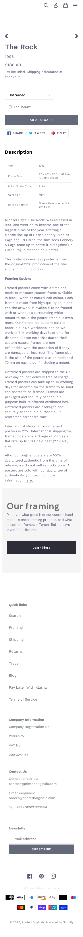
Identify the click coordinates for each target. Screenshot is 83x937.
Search (15, 615)
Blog (12, 675)
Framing (16, 627)
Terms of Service (23, 699)
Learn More (42, 548)
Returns (16, 651)
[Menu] (75, 5)
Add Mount (22, 107)
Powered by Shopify (59, 922)
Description (18, 152)
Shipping (34, 72)
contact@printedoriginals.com (33, 784)
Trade (14, 663)
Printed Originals (33, 922)
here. (29, 480)
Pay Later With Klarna (28, 687)
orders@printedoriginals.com (32, 798)
